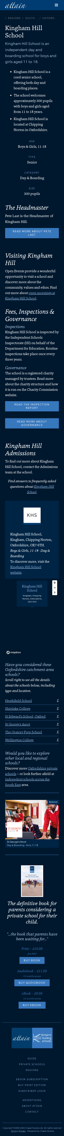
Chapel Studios (47, 1131)
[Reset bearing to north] (54, 592)
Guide (32, 1058)
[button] (56, 5)
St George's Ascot (17, 724)
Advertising (32, 1100)
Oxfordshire (50, 18)
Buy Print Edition (32, 1085)
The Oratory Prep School (23, 732)
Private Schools (32, 1064)
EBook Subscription (32, 1079)
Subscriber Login (32, 1091)
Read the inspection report (32, 406)
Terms (14, 1131)
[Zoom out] (54, 587)
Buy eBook (32, 1005)
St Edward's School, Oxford (25, 716)
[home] (15, 5)
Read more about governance (32, 423)
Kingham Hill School (32, 588)
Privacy (22, 1131)
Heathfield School (18, 700)
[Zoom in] (54, 582)
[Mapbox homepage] (13, 652)
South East (32, 18)
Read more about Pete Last (32, 233)
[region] (32, 617)
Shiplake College (17, 708)
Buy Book (32, 960)
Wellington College (19, 740)
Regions (14, 18)
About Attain (32, 1106)
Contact (32, 1111)
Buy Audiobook (32, 983)
